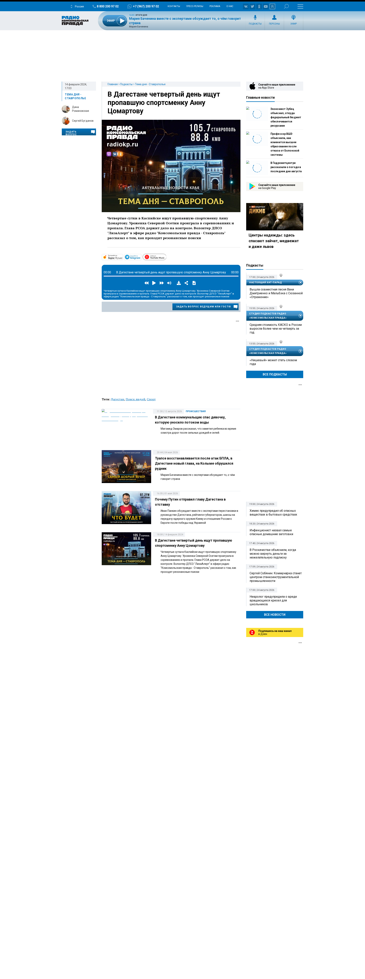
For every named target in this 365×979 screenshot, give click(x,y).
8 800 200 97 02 (108, 6)
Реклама (214, 6)
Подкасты (255, 23)
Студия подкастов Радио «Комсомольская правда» (267, 315)
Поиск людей (135, 399)
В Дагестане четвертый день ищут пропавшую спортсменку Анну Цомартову (164, 102)
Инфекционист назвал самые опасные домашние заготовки (271, 532)
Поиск (286, 6)
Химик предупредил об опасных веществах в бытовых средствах (273, 512)
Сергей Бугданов (83, 120)
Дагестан (117, 399)
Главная (113, 84)
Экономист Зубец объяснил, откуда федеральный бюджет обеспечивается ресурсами (286, 117)
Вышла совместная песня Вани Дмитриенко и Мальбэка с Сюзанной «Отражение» (276, 293)
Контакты (174, 6)
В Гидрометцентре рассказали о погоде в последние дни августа (286, 167)
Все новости (274, 614)
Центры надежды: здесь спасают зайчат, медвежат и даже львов (274, 241)
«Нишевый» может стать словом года (273, 362)
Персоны (274, 23)
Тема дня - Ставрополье (150, 84)
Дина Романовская (80, 109)
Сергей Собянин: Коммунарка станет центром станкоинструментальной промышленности (276, 577)
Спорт (151, 399)
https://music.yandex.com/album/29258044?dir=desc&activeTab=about (122, 257)
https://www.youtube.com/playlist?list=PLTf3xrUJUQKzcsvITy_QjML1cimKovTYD (166, 256)
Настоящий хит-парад (265, 282)
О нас (229, 6)
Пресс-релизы (194, 6)
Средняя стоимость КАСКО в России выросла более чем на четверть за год (276, 328)
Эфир (293, 23)
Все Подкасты (275, 374)
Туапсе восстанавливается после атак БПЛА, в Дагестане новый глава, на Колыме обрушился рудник (194, 463)
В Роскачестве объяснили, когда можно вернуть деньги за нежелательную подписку (273, 553)
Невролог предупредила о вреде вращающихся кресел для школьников (273, 600)
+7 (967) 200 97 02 (146, 6)
